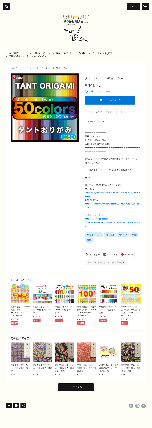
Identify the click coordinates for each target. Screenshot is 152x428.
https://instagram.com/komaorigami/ (137, 406)
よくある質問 (104, 53)
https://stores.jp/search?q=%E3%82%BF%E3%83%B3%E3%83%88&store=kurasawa (113, 222)
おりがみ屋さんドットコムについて (26, 55)
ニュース (27, 53)
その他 (35, 68)
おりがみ (24, 68)
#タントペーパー (94, 235)
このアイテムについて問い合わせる (108, 262)
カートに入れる (112, 100)
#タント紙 (110, 235)
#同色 (89, 240)
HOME (14, 68)
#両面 (134, 235)
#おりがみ (123, 235)
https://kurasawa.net (143, 406)
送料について (86, 53)
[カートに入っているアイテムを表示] (145, 6)
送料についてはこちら (99, 91)
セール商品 (54, 53)
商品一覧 (40, 53)
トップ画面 (12, 53)
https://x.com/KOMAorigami (131, 406)
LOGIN (133, 6)
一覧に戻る (76, 387)
